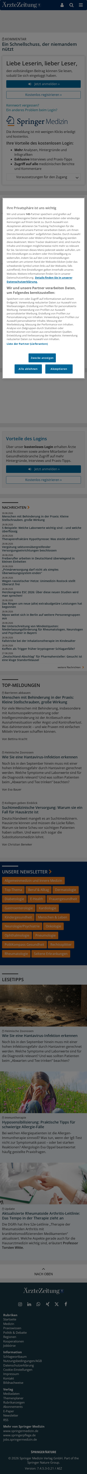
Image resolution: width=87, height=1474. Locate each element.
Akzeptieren (59, 369)
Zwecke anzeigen (42, 358)
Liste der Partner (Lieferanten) (27, 344)
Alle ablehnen (28, 369)
